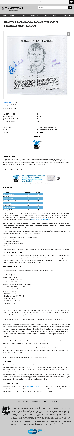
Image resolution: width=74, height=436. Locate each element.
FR (66, 2)
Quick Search (34, 15)
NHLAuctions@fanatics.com (36, 386)
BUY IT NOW (46, 15)
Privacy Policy (36, 401)
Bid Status (56, 15)
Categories (23, 15)
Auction (40, 132)
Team (4, 15)
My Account (49, 2)
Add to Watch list (10, 108)
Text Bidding (67, 15)
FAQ (56, 2)
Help (62, 2)
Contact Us (54, 401)
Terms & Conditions (22, 401)
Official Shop (40, 2)
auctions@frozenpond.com (40, 219)
